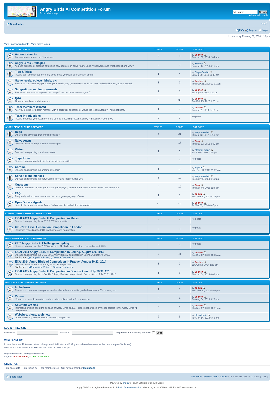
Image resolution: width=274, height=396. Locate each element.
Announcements (26, 54)
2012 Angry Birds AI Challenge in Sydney (42, 243)
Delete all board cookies (215, 376)
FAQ (241, 30)
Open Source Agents (28, 202)
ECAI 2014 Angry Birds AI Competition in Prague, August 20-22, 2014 (60, 261)
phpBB (126, 383)
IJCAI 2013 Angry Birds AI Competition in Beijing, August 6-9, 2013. (59, 252)
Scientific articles (26, 305)
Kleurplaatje (201, 315)
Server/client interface (29, 175)
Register (253, 30)
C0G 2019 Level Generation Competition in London (48, 227)
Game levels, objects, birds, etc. (36, 80)
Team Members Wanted (30, 107)
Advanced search (258, 15)
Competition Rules (39, 257)
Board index (17, 24)
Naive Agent (23, 140)
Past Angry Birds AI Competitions (25, 238)
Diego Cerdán (202, 72)
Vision (19, 149)
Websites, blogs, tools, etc (32, 314)
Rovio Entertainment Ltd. (130, 387)
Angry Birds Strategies (30, 63)
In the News (22, 287)
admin (198, 194)
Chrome (20, 167)
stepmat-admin (202, 132)
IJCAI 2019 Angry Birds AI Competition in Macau (47, 218)
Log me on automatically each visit (134, 332)
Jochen (199, 54)
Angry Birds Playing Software (24, 127)
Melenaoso (89, 368)
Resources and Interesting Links (25, 282)
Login (265, 30)
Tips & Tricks (23, 71)
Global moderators (39, 356)
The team (196, 376)
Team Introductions (28, 115)
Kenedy (199, 63)
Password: (65, 332)
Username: (10, 332)
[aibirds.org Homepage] (22, 10)
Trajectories (22, 158)
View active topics (40, 44)
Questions (21, 184)
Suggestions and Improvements (36, 89)
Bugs (18, 131)
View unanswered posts (16, 44)
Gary (197, 141)
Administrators (20, 356)
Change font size (264, 23)
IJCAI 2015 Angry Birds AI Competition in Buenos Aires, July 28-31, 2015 (63, 271)
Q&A (18, 98)
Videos (19, 296)
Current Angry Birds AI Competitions (28, 213)
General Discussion (17, 49)
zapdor (198, 167)
